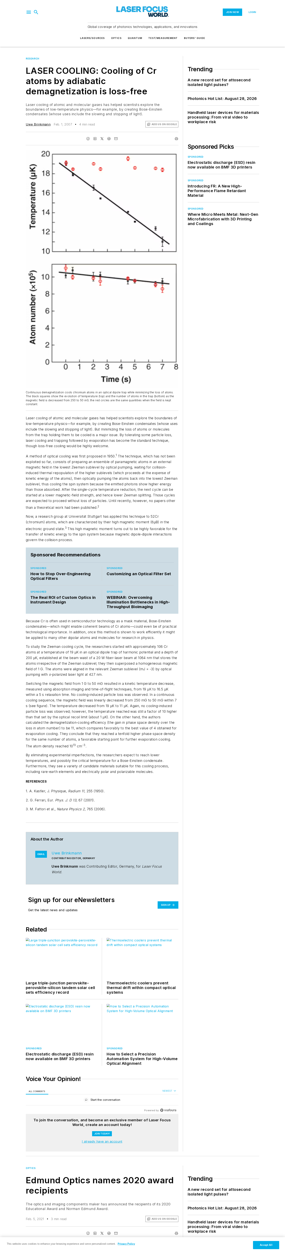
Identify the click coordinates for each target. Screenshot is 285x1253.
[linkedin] (95, 139)
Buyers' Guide (194, 38)
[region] (102, 1100)
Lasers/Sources (92, 38)
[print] (176, 139)
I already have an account (102, 1141)
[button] (29, 12)
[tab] (37, 1091)
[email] (116, 139)
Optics (116, 38)
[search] (36, 12)
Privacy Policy (126, 1243)
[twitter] (102, 139)
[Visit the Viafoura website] (168, 1110)
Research (32, 58)
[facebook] (88, 139)
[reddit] (109, 139)
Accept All (266, 1245)
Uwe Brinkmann (38, 124)
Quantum (135, 38)
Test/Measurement (163, 38)
